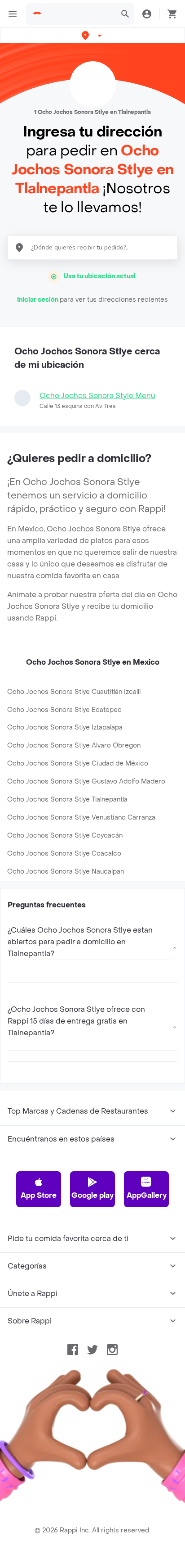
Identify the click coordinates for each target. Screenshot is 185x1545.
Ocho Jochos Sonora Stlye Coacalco (64, 853)
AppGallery (147, 1195)
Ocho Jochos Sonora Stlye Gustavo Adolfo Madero (86, 781)
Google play (92, 1195)
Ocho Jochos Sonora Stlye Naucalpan (65, 871)
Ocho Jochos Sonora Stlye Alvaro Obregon (74, 745)
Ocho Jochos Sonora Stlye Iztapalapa (65, 727)
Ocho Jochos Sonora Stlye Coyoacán (65, 835)
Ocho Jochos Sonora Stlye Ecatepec (64, 710)
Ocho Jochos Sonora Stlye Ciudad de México (77, 763)
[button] (92, 35)
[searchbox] (79, 14)
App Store (39, 1195)
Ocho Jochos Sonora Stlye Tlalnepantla (67, 799)
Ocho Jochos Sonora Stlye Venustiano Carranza (81, 817)
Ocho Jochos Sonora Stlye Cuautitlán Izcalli (74, 692)
